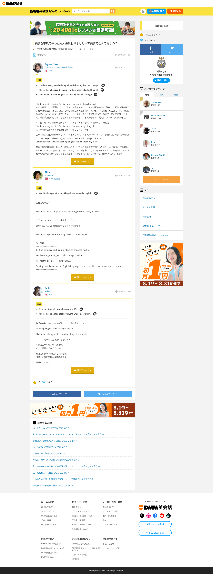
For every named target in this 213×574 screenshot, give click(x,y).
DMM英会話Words (49, 552)
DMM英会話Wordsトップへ (155, 235)
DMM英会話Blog (48, 557)
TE (152, 168)
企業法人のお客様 (155, 524)
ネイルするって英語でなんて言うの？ (50, 447)
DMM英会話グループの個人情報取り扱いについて (86, 549)
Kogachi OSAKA (158, 155)
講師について (108, 507)
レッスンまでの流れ (111, 511)
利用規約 (147, 216)
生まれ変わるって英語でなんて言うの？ (51, 472)
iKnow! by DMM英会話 (51, 543)
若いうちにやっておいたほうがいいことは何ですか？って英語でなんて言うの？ (69, 434)
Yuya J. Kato (156, 102)
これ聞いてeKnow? (80, 529)
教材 (104, 520)
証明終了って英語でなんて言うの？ (49, 453)
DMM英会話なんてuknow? (52, 548)
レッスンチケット (110, 524)
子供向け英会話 (78, 520)
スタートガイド (47, 511)
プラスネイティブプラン (82, 511)
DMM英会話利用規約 (81, 543)
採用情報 (76, 559)
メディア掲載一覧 (79, 554)
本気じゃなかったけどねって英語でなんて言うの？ (56, 459)
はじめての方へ (47, 507)
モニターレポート (48, 524)
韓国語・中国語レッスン (82, 515)
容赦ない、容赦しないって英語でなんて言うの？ (55, 440)
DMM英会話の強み (49, 515)
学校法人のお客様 (155, 532)
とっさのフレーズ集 (111, 548)
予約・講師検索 (109, 515)
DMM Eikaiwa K (158, 115)
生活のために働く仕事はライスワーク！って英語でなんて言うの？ (63, 479)
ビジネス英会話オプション (83, 524)
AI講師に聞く (158, 11)
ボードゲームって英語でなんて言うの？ (51, 427)
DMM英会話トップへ (152, 225)
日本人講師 (46, 520)
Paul (153, 142)
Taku (153, 128)
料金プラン (76, 507)
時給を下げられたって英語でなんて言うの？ (53, 485)
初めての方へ (149, 198)
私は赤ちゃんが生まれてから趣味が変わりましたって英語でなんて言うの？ (67, 466)
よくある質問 (149, 207)
